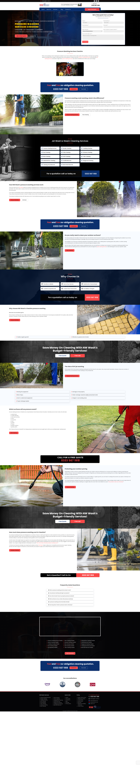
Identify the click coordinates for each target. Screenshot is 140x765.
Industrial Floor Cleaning (58, 700)
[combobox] (92, 31)
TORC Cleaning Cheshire (70, 647)
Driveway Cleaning (15, 550)
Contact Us (68, 9)
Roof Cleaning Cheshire (52, 645)
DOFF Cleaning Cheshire (69, 645)
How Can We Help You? (87, 33)
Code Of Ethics (81, 706)
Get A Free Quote (70, 653)
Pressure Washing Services (72, 114)
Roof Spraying (43, 702)
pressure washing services (84, 57)
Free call (77, 356)
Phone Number (85, 25)
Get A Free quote (92, 9)
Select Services (85, 29)
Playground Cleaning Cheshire (87, 644)
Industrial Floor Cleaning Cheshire (88, 640)
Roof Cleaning (43, 701)
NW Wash (24, 200)
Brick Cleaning (14, 432)
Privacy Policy (80, 701)
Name (83, 20)
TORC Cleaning (57, 698)
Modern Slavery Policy (82, 697)
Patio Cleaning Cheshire (69, 640)
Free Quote (83, 89)
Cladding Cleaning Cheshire (53, 644)
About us (49, 9)
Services (55, 9)
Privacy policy (68, 703)
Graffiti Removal (57, 701)
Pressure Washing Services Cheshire (55, 640)
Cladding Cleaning (43, 700)
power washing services (67, 58)
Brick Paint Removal (57, 705)
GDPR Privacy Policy (81, 698)
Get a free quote (21, 36)
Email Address (106, 20)
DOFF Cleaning (56, 697)
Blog (62, 9)
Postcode (105, 25)
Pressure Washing (14, 200)
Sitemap (67, 702)
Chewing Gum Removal (58, 703)
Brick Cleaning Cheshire (69, 644)
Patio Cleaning (85, 114)
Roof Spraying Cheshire (52, 647)
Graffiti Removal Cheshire (86, 642)
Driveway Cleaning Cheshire (70, 642)
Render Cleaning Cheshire (53, 642)
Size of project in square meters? (110, 29)
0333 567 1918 (95, 5)
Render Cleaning (43, 698)
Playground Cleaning (58, 702)
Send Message (85, 41)
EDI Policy (79, 702)
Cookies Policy (80, 700)
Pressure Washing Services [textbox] (88, 31)
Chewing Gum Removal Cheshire (88, 645)
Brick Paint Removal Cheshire (87, 647)
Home (43, 9)
